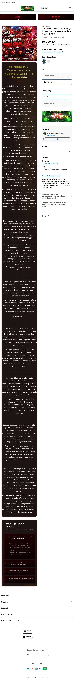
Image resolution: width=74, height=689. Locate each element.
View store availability (51, 163)
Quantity (45, 146)
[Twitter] (46, 216)
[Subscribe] (48, 655)
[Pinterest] (49, 216)
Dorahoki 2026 (49, 82)
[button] (4, 8)
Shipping (53, 44)
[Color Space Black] (44, 61)
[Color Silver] (48, 61)
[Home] (27, 8)
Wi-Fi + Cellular (49, 103)
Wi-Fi (46, 97)
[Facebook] (43, 216)
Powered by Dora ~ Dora (42, 677)
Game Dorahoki (49, 75)
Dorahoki (32, 677)
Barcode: (56, 37)
